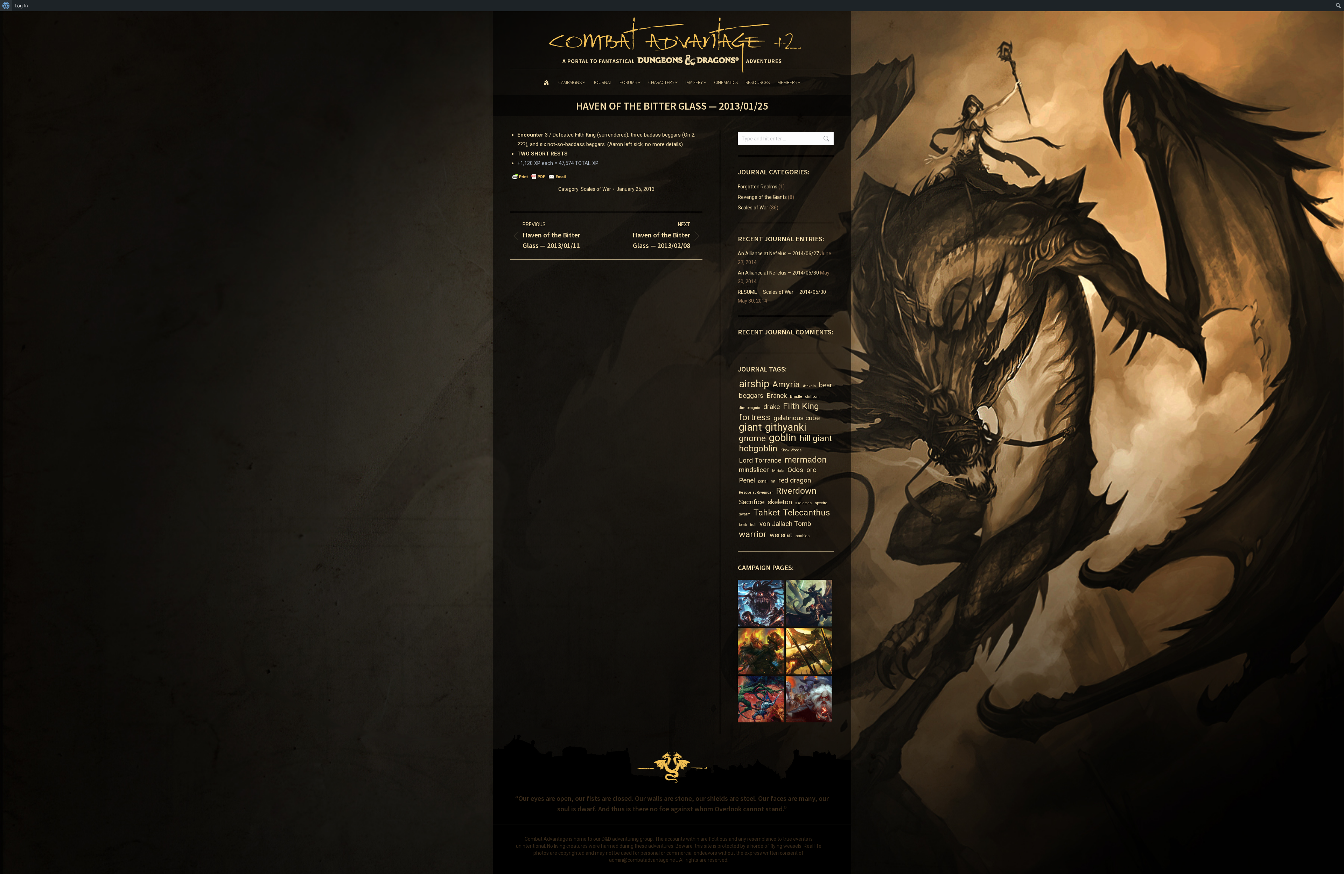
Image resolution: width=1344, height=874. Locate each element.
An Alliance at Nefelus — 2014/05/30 (778, 273)
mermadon (805, 459)
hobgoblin (758, 448)
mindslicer (754, 470)
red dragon (794, 480)
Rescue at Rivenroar (756, 492)
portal (763, 481)
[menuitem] (6, 5)
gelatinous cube (797, 418)
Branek (776, 395)
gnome (752, 438)
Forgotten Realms (757, 186)
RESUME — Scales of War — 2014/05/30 (782, 292)
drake (771, 407)
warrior (752, 534)
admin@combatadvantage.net (643, 860)
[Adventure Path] (762, 604)
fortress (754, 417)
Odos (795, 470)
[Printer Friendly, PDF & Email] (539, 176)
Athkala (809, 386)
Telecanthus (806, 512)
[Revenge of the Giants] (762, 652)
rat (773, 481)
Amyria (786, 384)
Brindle (796, 396)
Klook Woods (791, 450)
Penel (747, 480)
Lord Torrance (760, 460)
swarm (744, 514)
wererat (781, 535)
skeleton (780, 502)
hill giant (815, 438)
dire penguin (749, 407)
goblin (782, 437)
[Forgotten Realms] (810, 604)
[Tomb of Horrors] (762, 700)
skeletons (803, 503)
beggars (751, 395)
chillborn (812, 396)
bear (825, 385)
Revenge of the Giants (762, 197)
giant (750, 427)
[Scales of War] (810, 652)
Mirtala (778, 471)
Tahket (767, 512)
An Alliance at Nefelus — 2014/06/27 (778, 253)
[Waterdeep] (810, 700)
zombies (802, 536)
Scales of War (596, 189)
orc (811, 470)
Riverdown (796, 490)
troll (753, 524)
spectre (821, 503)
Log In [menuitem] (21, 5)
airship (754, 384)
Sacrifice (751, 502)
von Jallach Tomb (785, 524)
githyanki (785, 427)
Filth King (801, 406)
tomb (743, 524)
